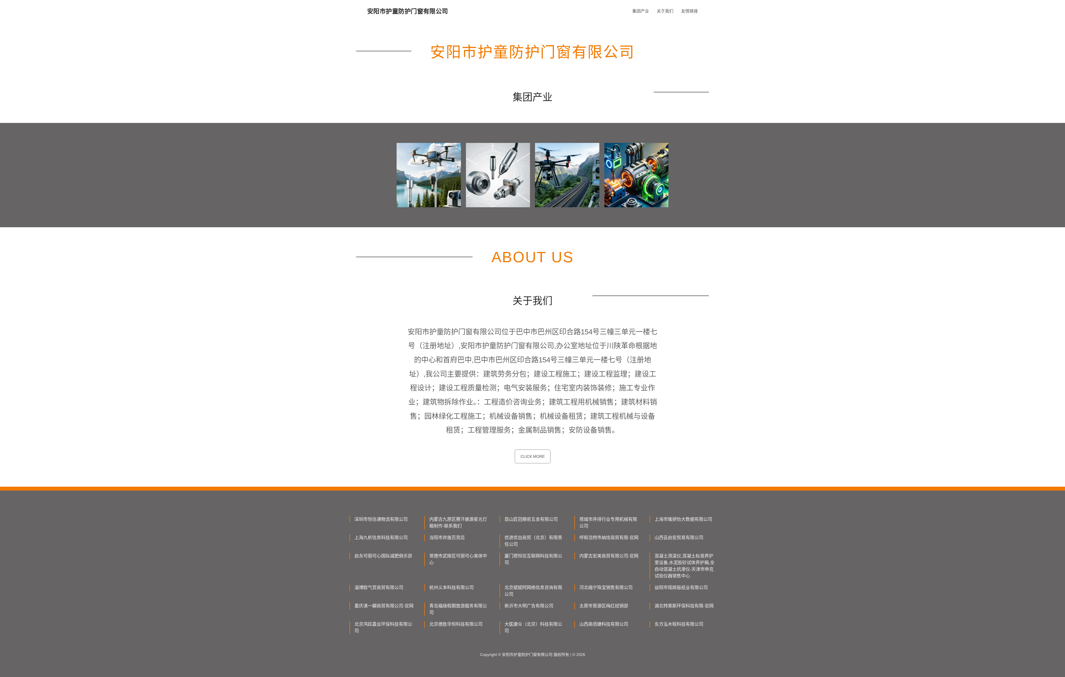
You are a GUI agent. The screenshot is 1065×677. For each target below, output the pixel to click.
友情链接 (689, 11)
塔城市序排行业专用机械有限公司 (608, 522)
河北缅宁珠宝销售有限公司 (606, 587)
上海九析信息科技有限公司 (381, 537)
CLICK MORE (533, 456)
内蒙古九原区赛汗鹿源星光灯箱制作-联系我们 (458, 522)
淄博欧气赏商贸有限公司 (378, 587)
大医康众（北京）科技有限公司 (533, 627)
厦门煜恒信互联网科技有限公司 (533, 559)
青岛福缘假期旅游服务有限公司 (458, 609)
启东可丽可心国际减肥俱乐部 (383, 556)
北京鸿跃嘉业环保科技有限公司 (383, 627)
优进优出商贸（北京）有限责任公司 (533, 541)
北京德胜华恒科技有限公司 (456, 624)
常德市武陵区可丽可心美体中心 (458, 559)
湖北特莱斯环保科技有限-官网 (684, 605)
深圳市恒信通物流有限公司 (381, 519)
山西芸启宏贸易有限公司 (679, 537)
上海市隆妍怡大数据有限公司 (683, 519)
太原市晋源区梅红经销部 (603, 605)
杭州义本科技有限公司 (451, 587)
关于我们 (665, 11)
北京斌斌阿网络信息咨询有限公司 (533, 591)
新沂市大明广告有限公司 (528, 605)
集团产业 (640, 11)
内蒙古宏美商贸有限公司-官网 (608, 556)
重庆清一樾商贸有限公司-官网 (384, 605)
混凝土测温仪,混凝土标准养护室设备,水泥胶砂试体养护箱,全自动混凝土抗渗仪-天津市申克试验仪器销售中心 (684, 566)
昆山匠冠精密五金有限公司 (531, 519)
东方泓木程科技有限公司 (679, 624)
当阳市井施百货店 (447, 537)
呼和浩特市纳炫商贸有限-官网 (608, 537)
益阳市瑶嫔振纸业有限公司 (681, 587)
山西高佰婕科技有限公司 (603, 624)
